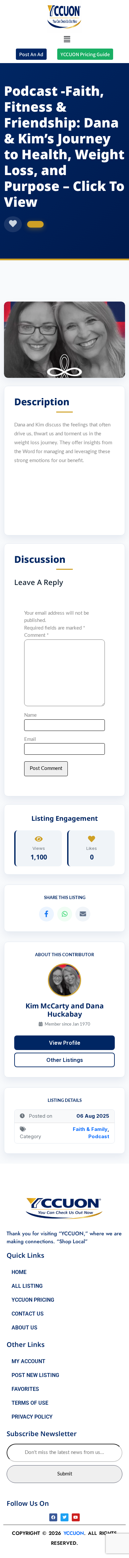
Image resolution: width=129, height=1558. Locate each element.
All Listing (27, 1286)
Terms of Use (30, 1403)
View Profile (64, 1042)
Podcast (98, 1136)
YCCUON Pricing (33, 1300)
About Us (24, 1327)
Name (30, 715)
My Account (28, 1361)
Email (30, 739)
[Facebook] (53, 1517)
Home (19, 1272)
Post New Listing (35, 1375)
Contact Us (28, 1314)
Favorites (25, 1389)
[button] (67, 39)
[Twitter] (64, 1517)
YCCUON (74, 1533)
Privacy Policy (32, 1417)
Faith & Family (90, 1129)
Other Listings (64, 1060)
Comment (36, 635)
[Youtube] (76, 1517)
